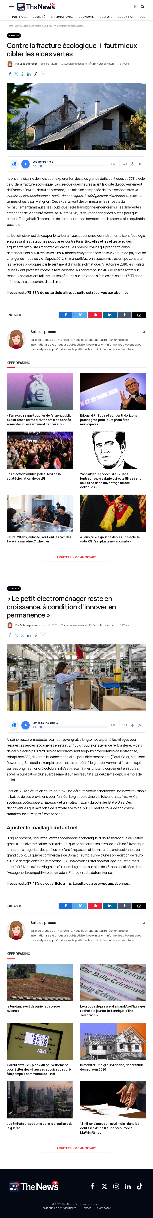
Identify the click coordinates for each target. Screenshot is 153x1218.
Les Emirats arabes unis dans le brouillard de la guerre (40, 1126)
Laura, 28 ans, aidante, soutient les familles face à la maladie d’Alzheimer (39, 539)
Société (39, 17)
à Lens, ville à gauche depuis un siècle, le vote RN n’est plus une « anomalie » (110, 539)
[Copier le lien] (35, 74)
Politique (19, 17)
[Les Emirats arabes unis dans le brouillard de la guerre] (40, 1099)
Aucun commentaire (75, 63)
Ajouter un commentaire (76, 557)
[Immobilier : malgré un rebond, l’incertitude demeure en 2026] (113, 1041)
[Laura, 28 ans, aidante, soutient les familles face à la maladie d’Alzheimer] (40, 513)
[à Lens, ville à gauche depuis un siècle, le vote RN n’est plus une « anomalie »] (113, 513)
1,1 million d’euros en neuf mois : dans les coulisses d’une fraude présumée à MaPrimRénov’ (109, 1128)
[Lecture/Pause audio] (25, 164)
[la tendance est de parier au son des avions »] (40, 982)
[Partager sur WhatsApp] (23, 74)
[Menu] (11, 6)
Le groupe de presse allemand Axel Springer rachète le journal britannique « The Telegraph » (112, 1010)
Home (10, 26)
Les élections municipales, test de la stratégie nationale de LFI (34, 476)
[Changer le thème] (139, 164)
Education (126, 17)
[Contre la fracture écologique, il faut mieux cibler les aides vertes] (76, 116)
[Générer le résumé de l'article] (14, 164)
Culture (105, 17)
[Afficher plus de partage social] (43, 74)
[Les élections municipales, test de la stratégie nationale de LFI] (40, 450)
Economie (86, 17)
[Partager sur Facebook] (10, 74)
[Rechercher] (142, 6)
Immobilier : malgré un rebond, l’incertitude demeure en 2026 (112, 1067)
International (62, 17)
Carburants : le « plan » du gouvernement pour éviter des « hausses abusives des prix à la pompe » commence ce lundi (39, 1069)
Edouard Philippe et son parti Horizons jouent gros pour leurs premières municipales (108, 419)
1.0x (125, 163)
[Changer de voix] (132, 164)
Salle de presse (29, 63)
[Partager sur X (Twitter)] (16, 74)
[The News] (36, 7)
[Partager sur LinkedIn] (29, 74)
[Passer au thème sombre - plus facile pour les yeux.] (135, 6)
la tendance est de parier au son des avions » (34, 1008)
